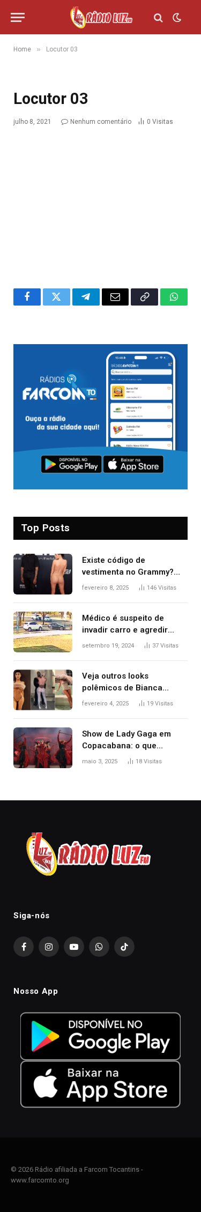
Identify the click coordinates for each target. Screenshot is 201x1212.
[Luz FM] (101, 17)
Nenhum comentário (100, 121)
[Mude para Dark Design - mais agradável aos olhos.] (176, 18)
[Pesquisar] (158, 17)
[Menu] (18, 17)
